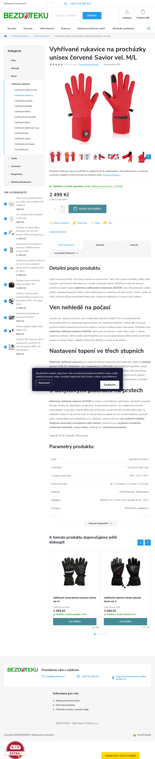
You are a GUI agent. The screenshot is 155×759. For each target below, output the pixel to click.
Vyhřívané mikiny (22, 111)
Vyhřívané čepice (22, 122)
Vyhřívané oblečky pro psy (26, 127)
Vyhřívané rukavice (23, 95)
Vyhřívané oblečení (20, 84)
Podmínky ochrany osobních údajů (72, 709)
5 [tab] (105, 634)
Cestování (16, 166)
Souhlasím (109, 384)
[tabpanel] (74, 590)
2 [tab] (97, 634)
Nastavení (44, 382)
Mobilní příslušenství (21, 182)
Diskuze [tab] (134, 245)
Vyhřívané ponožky (23, 100)
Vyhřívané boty (21, 133)
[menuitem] (12, 28)
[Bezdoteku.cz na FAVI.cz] (15, 750)
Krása (14, 76)
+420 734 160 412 (90, 676)
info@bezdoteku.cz (55, 676)
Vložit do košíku (90, 209)
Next (148, 543)
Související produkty (64, 253)
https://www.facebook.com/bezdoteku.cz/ (131, 677)
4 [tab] (103, 634)
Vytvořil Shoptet (144, 735)
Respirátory (16, 174)
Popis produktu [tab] (66, 245)
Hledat (92, 15)
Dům (13, 60)
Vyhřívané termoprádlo (25, 117)
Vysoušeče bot (21, 149)
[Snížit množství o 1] (62, 211)
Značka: (57, 231)
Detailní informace (111, 174)
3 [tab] (100, 634)
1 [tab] (95, 634)
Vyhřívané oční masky (24, 144)
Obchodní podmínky (65, 705)
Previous (140, 543)
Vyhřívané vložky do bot (25, 89)
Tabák (14, 158)
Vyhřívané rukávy (22, 138)
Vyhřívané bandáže (23, 106)
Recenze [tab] (100, 245)
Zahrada (15, 68)
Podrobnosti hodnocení (89, 64)
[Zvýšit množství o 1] (62, 207)
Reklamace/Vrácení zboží (15, 3)
